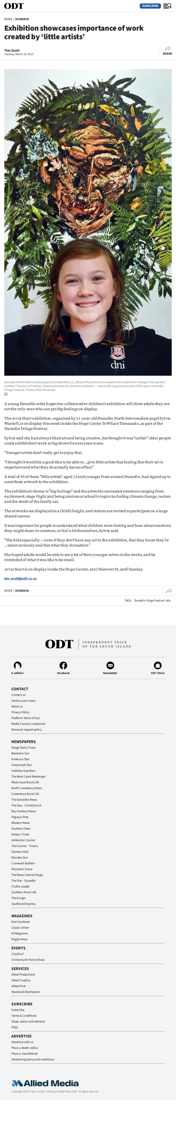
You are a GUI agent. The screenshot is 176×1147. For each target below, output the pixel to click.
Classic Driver (20, 927)
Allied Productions (23, 974)
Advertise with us (22, 1042)
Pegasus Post (19, 817)
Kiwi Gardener (20, 922)
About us (17, 706)
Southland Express (23, 904)
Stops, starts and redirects (28, 1021)
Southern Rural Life (23, 892)
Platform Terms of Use (25, 718)
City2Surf (17, 954)
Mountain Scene (21, 869)
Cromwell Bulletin (23, 863)
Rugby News (19, 939)
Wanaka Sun (19, 857)
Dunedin (22, 19)
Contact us (18, 695)
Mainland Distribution (25, 992)
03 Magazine (19, 933)
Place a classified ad (24, 1053)
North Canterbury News (26, 788)
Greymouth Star (21, 765)
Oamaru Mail (19, 852)
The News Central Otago (27, 875)
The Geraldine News (24, 799)
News (8, 19)
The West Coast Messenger (28, 776)
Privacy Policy (20, 712)
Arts (168, 600)
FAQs (14, 1027)
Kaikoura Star (20, 759)
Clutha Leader (20, 886)
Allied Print (18, 986)
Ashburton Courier (23, 840)
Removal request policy (26, 729)
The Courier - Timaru (24, 846)
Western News (20, 823)
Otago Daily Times (23, 747)
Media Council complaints (28, 724)
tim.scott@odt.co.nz (20, 578)
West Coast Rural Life (25, 782)
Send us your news (23, 700)
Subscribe (150, 6)
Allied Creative (20, 980)
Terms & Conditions (23, 1015)
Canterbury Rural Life (25, 794)
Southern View (20, 828)
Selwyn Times (20, 834)
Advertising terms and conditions (32, 1059)
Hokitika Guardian (23, 771)
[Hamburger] (167, 6)
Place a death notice (24, 1048)
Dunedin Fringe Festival (149, 600)
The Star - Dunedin (23, 880)
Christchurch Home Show (28, 960)
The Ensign (18, 898)
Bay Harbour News (23, 811)
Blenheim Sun (20, 753)
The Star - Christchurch (26, 805)
